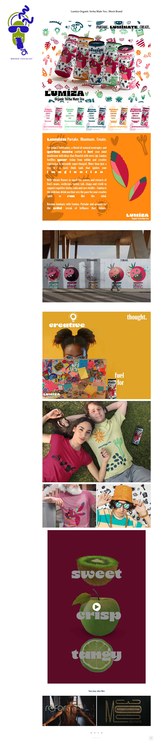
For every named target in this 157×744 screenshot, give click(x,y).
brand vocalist (21, 58)
